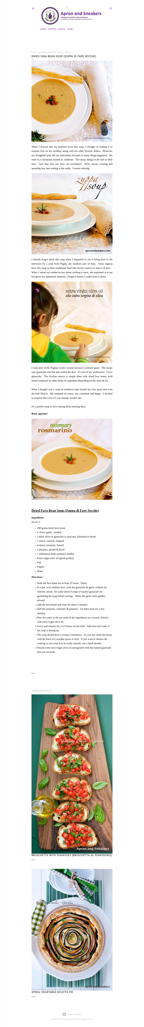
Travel (62, 29)
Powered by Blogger (74, 1014)
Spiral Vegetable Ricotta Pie (52, 992)
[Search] (110, 8)
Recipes (52, 29)
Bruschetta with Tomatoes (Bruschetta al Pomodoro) (72, 855)
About (43, 29)
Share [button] (33, 673)
